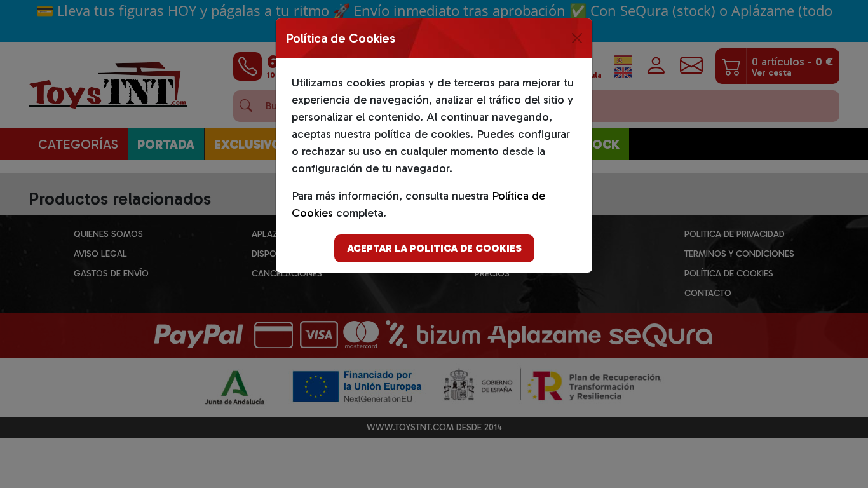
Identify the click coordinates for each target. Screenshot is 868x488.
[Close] (577, 38)
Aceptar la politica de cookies (434, 248)
